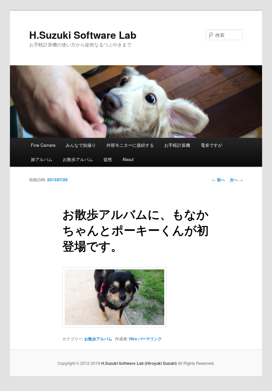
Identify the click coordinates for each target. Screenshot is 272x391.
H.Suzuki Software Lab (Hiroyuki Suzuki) (139, 363)
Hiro (133, 339)
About (128, 159)
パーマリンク (150, 339)
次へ (236, 180)
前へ (218, 180)
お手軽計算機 (177, 145)
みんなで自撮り (81, 145)
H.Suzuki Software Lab (82, 35)
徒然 (107, 159)
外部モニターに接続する (130, 145)
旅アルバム (41, 159)
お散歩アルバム (78, 159)
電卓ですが (211, 145)
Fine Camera (43, 145)
